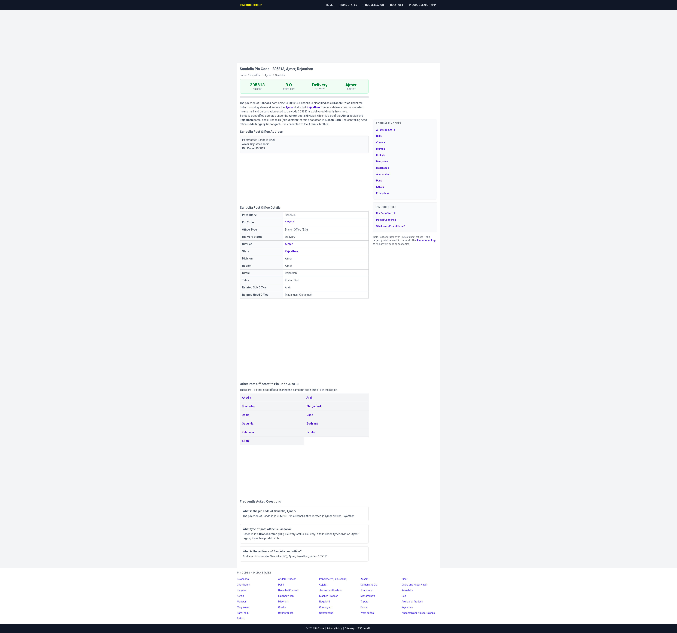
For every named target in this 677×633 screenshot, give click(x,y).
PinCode (319, 628)
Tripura (364, 601)
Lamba (310, 432)
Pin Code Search (385, 213)
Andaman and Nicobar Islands (418, 612)
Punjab (364, 607)
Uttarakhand (326, 612)
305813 (289, 222)
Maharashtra (368, 596)
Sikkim (240, 618)
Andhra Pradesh (287, 579)
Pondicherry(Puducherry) (333, 579)
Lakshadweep (286, 596)
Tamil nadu (243, 612)
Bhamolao (248, 406)
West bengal (367, 612)
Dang (309, 415)
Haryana (241, 590)
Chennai (381, 142)
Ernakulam (382, 193)
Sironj (245, 441)
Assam (364, 579)
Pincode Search (373, 5)
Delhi (379, 136)
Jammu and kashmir (330, 590)
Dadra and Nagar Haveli (415, 584)
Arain (309, 397)
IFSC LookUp (364, 628)
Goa (404, 596)
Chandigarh (325, 607)
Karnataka (407, 590)
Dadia (245, 415)
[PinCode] (251, 5)
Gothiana (312, 423)
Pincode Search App (422, 5)
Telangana (243, 579)
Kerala (380, 187)
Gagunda (248, 423)
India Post (396, 5)
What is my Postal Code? (390, 226)
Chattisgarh (243, 584)
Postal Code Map (386, 219)
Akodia (246, 397)
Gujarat (323, 584)
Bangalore (382, 161)
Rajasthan (313, 107)
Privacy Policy (334, 628)
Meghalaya (243, 607)
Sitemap (350, 628)
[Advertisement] (338, 34)
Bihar (404, 579)
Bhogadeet (313, 406)
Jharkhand (367, 590)
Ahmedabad (383, 174)
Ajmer (289, 107)
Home (329, 5)
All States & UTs (385, 129)
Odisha (282, 607)
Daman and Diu (369, 584)
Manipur (241, 601)
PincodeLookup (426, 240)
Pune (379, 180)
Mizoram (283, 601)
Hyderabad (382, 167)
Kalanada (248, 432)
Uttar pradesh (286, 612)
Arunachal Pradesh (412, 601)
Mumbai (381, 148)
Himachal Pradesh (288, 590)
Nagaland (324, 601)
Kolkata (380, 155)
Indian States (348, 5)
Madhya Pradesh (328, 596)
